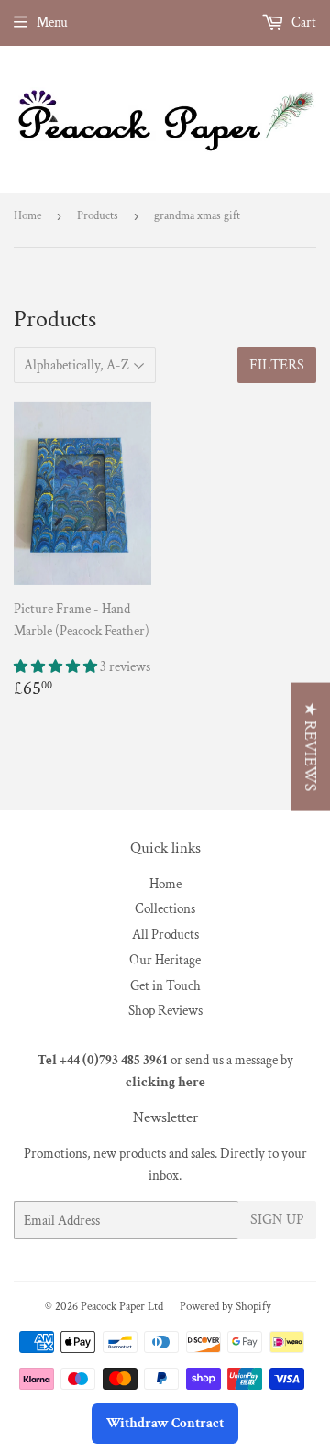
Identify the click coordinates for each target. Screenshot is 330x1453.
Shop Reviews (165, 1010)
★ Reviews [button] (310, 746)
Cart (302, 22)
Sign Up (277, 1219)
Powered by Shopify (225, 1307)
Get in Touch (165, 986)
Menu (52, 22)
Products (97, 216)
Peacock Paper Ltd (122, 1307)
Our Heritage (165, 960)
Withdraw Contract (165, 1423)
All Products (165, 934)
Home (27, 216)
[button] (57, 667)
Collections (165, 909)
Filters (276, 365)
